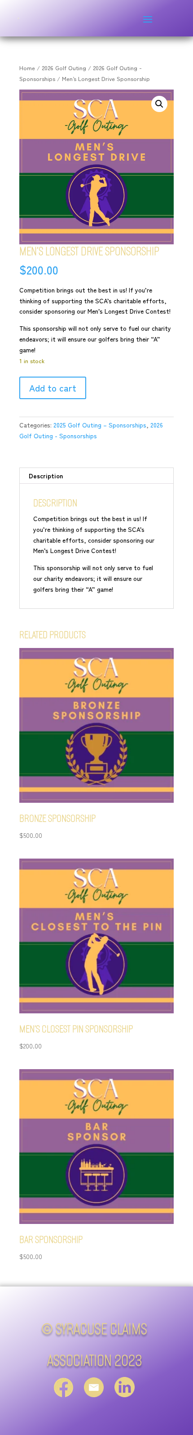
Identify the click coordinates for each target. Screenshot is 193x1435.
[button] (159, 104)
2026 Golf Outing (64, 67)
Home (27, 67)
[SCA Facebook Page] (63, 1392)
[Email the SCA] (94, 1392)
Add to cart (52, 387)
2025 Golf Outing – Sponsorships (99, 424)
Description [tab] (46, 475)
